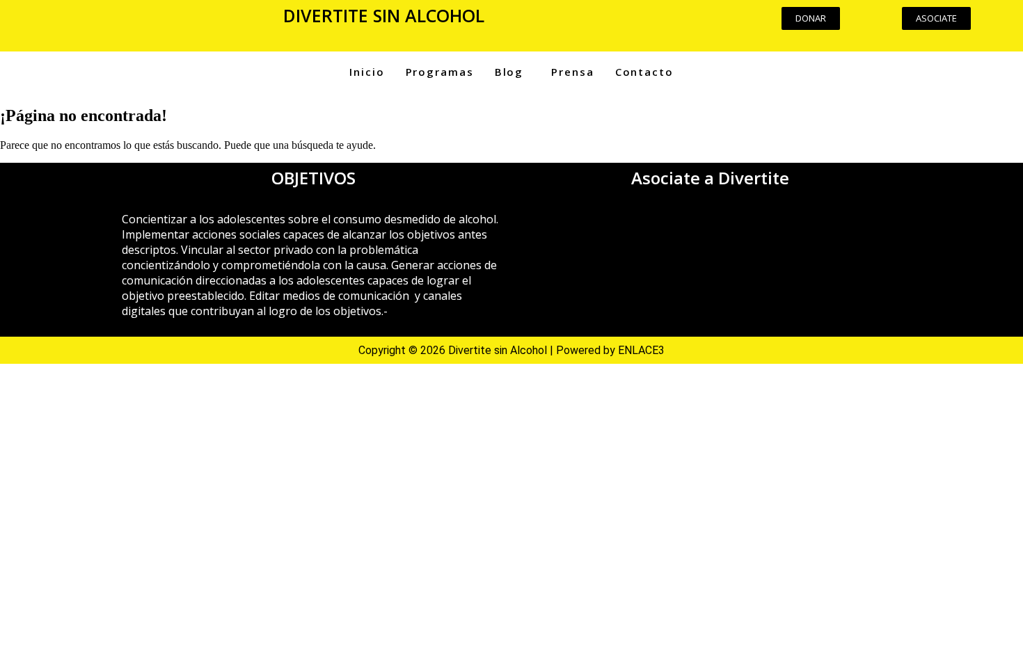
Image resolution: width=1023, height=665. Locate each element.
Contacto (644, 72)
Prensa (572, 72)
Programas (440, 72)
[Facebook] (557, 24)
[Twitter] (721, 24)
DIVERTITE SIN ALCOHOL (383, 15)
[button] (128, 20)
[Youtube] (639, 24)
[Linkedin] (680, 24)
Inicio (366, 72)
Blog (509, 72)
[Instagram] (598, 24)
